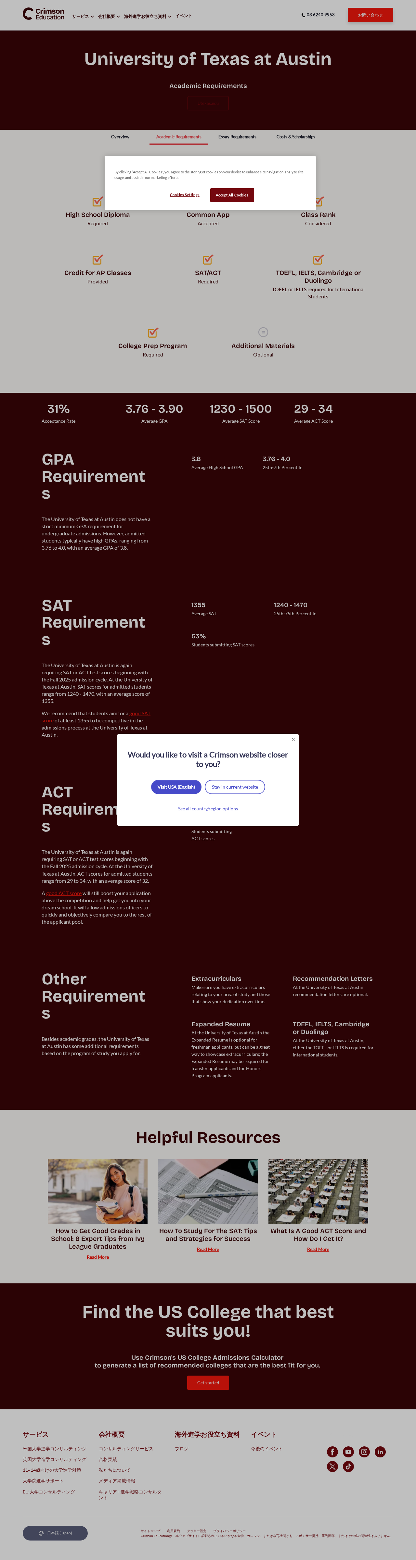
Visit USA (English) (176, 787)
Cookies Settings (185, 195)
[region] (210, 183)
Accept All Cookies (232, 195)
